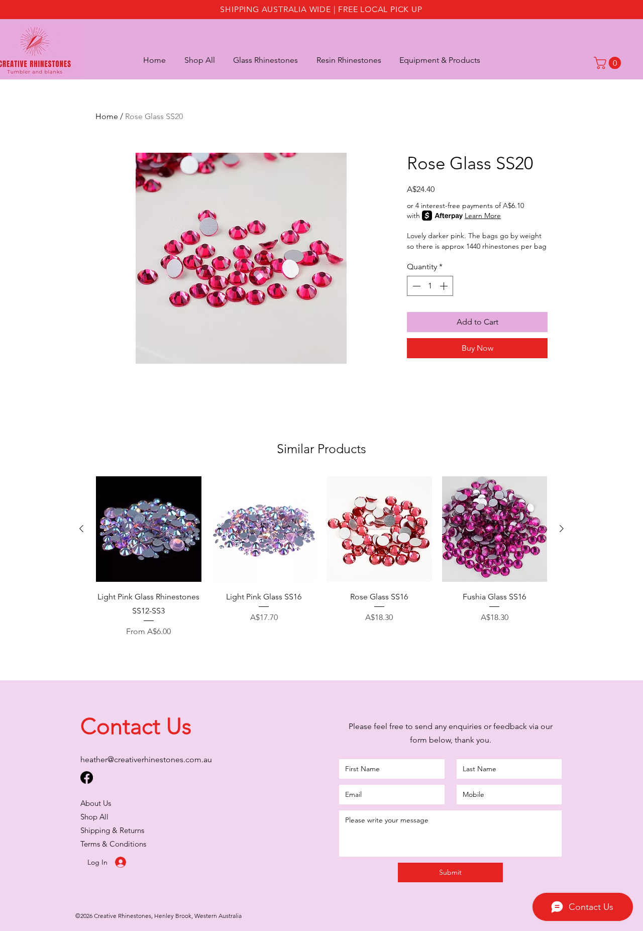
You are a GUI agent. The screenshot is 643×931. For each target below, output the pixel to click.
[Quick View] (148, 529)
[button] (435, 60)
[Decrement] (415, 285)
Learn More (483, 215)
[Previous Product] (81, 529)
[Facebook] (86, 777)
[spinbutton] (430, 285)
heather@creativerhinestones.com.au (146, 759)
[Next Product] (562, 529)
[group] (321, 557)
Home (106, 116)
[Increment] (445, 285)
